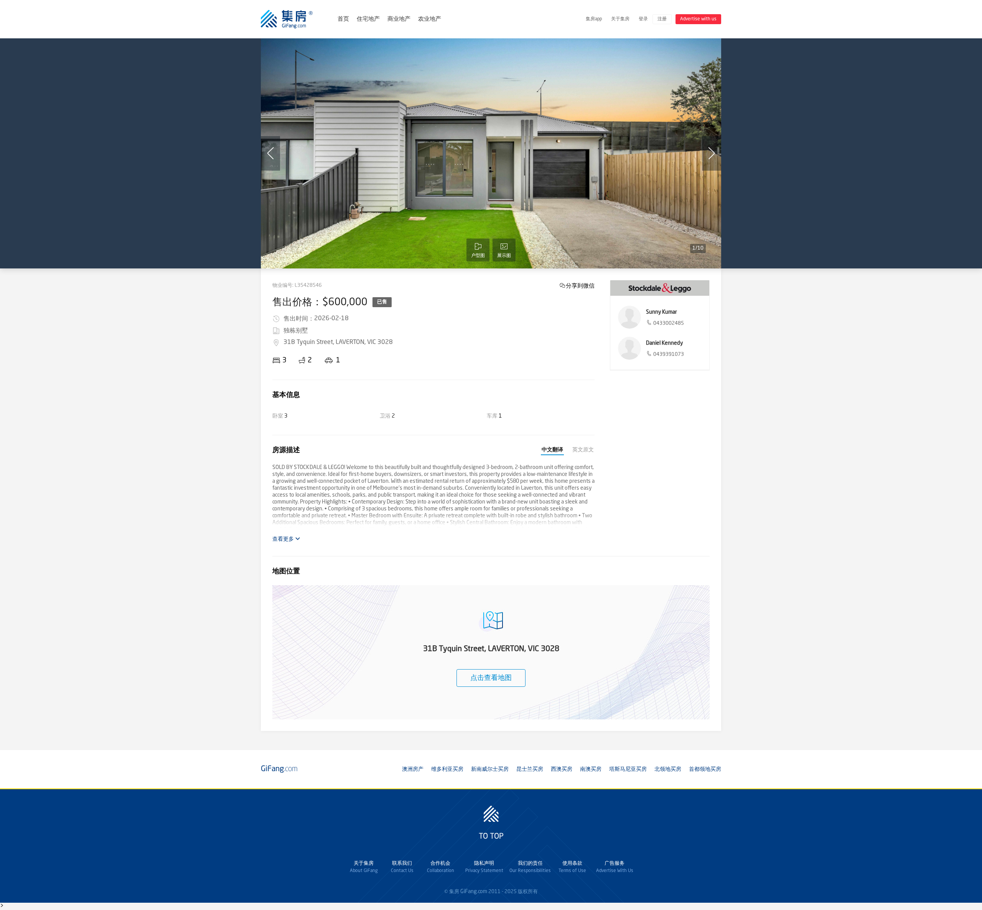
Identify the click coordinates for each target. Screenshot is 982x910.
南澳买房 (590, 769)
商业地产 (398, 19)
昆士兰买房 (529, 769)
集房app (594, 19)
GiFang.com (473, 891)
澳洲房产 (412, 769)
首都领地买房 (705, 769)
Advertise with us (698, 19)
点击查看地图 (491, 678)
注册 (662, 19)
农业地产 (429, 19)
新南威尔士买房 (490, 769)
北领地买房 (667, 769)
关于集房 (620, 19)
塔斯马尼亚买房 (628, 769)
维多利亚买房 (447, 769)
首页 (343, 19)
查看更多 (283, 539)
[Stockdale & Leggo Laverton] (659, 288)
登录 (643, 19)
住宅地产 (368, 19)
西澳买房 (561, 769)
